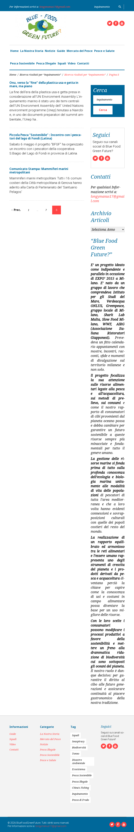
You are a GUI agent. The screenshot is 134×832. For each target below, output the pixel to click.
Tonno (75, 753)
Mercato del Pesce (80, 51)
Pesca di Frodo (80, 800)
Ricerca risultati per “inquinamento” (40, 74)
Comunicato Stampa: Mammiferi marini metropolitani (38, 170)
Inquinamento (80, 793)
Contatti (83, 63)
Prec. (15, 210)
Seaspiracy (78, 741)
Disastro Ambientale (78, 761)
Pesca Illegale (46, 63)
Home (14, 51)
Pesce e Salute (104, 51)
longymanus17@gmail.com (54, 6)
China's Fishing (80, 787)
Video (72, 63)
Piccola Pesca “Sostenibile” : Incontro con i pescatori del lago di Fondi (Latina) (45, 136)
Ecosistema (78, 769)
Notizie (50, 51)
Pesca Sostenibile (22, 63)
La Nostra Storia (31, 51)
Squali (62, 63)
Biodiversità (79, 747)
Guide (61, 51)
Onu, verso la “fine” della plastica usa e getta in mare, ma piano (43, 84)
